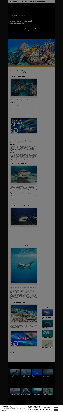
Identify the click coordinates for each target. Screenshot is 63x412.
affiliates (8, 407)
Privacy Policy (5, 410)
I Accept (56, 407)
